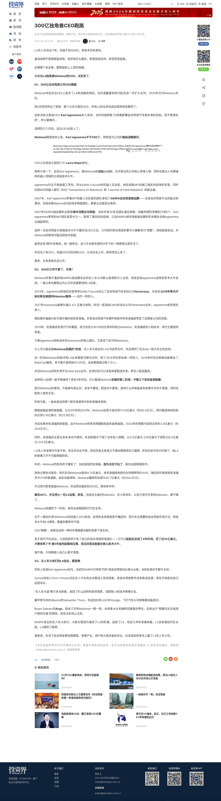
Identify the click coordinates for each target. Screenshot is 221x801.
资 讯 (17, 20)
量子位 (92, 41)
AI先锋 (65, 3)
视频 (107, 3)
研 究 (17, 40)
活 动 (17, 33)
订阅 (56, 786)
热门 (44, 3)
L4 (35, 659)
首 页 (17, 13)
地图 (56, 781)
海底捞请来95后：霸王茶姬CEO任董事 (81, 715)
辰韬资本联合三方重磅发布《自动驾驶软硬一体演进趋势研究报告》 (82, 696)
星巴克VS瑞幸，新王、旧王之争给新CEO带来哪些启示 (157, 715)
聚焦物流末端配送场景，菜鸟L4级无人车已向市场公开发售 (157, 676)
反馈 (56, 777)
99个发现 (118, 3)
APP (182, 4)
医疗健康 (87, 3)
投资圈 (17, 27)
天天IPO (54, 3)
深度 (36, 3)
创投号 (17, 46)
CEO (56, 659)
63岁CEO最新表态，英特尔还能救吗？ (80, 676)
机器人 (75, 3)
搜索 (56, 773)
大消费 (98, 3)
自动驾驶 (45, 659)
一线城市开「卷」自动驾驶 (150, 694)
